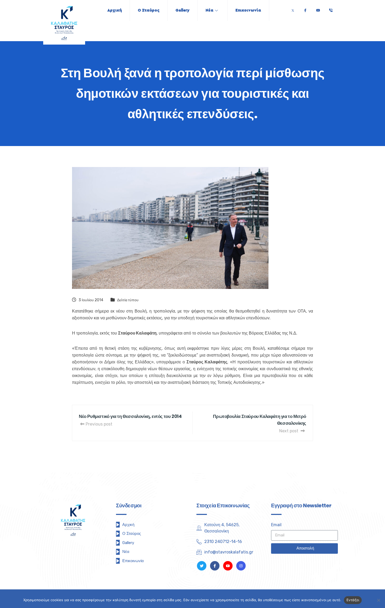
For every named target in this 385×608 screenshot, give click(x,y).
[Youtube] (318, 9)
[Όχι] (378, 600)
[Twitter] (292, 9)
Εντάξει (352, 600)
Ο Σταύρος (149, 10)
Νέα (209, 10)
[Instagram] (241, 566)
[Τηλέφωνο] (331, 9)
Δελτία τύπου (128, 300)
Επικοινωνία (248, 10)
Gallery (182, 10)
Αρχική (114, 10)
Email (276, 524)
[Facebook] (305, 9)
